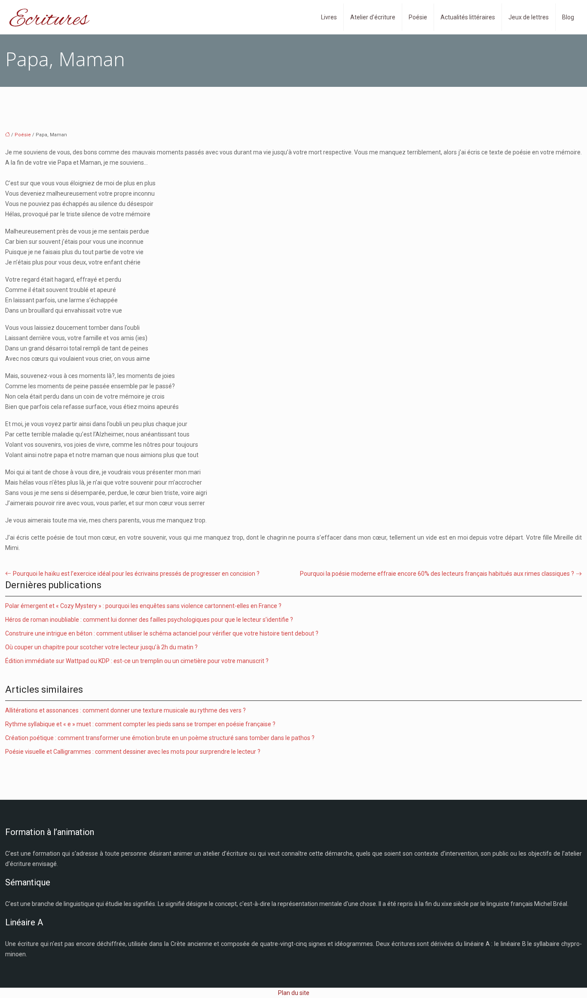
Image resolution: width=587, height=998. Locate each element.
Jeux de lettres (528, 17)
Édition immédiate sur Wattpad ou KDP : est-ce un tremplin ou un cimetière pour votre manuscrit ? (137, 660)
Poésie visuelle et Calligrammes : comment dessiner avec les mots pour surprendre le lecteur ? (132, 751)
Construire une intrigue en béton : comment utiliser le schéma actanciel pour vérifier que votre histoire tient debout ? (161, 633)
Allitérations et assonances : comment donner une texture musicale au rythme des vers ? (125, 710)
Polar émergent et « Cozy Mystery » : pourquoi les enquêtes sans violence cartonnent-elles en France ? (143, 605)
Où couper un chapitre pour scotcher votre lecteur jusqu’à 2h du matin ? (101, 647)
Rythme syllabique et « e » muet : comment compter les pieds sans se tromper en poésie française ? (140, 724)
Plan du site (293, 992)
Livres (329, 17)
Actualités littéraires (467, 17)
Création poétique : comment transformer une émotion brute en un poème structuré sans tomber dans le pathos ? (160, 737)
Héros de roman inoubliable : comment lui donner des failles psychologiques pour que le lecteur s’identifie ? (149, 619)
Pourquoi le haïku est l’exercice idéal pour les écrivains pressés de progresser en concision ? (136, 573)
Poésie (418, 17)
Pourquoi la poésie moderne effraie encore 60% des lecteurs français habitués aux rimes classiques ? (437, 573)
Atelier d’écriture (372, 17)
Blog (568, 17)
